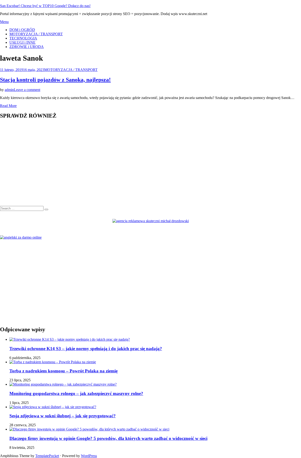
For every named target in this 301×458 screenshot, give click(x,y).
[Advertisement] (141, 165)
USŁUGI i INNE (22, 42)
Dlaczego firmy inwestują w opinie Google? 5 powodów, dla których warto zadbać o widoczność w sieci (108, 438)
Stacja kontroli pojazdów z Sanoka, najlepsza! (55, 80)
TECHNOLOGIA (23, 38)
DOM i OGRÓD (22, 30)
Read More (8, 106)
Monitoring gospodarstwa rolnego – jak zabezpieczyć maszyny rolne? (76, 393)
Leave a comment (27, 90)
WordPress (89, 456)
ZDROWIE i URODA (26, 47)
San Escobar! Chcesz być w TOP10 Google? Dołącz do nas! (45, 6)
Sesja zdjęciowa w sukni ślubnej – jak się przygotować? (62, 415)
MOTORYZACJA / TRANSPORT (36, 34)
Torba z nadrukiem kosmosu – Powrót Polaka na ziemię (63, 370)
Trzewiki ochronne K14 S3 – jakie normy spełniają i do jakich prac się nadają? (85, 348)
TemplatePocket (47, 456)
